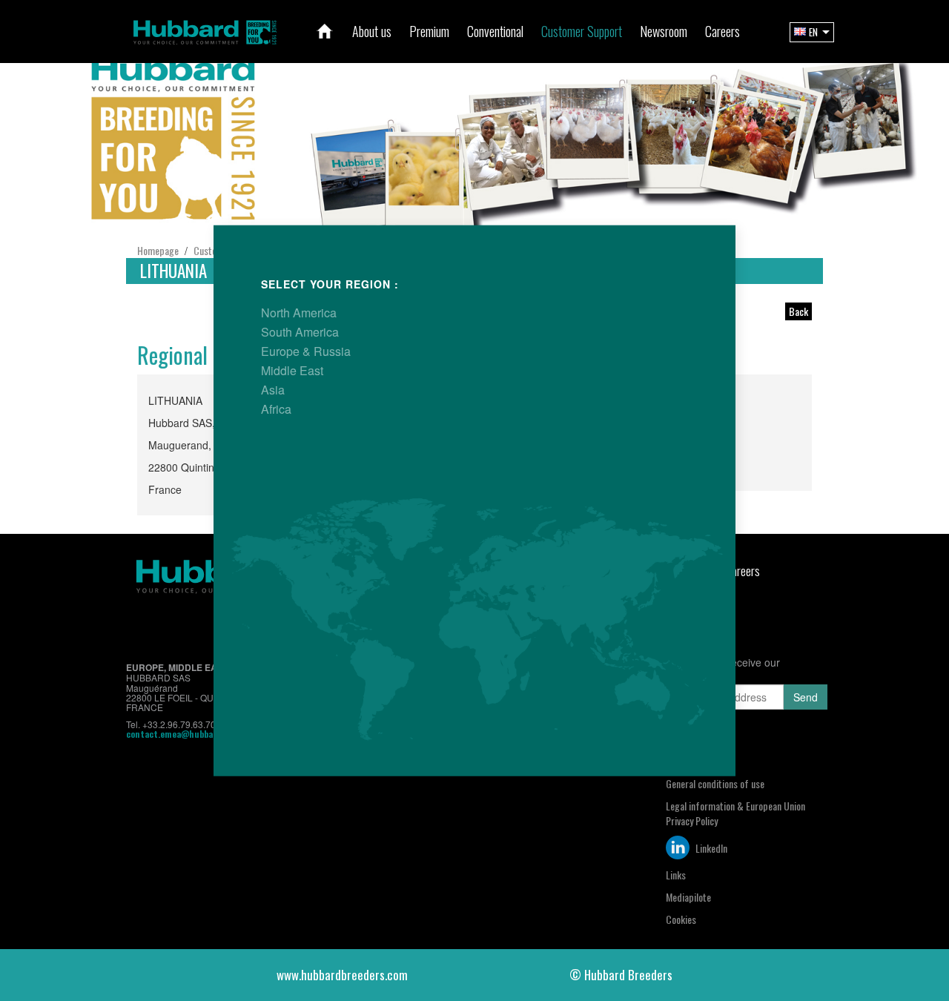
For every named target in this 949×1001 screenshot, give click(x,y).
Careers (742, 570)
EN (813, 31)
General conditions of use (715, 783)
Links (676, 874)
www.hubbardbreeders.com (342, 974)
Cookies (681, 919)
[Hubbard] (204, 30)
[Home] (324, 31)
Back (798, 311)
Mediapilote (688, 897)
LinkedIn (710, 848)
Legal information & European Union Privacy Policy (735, 813)
